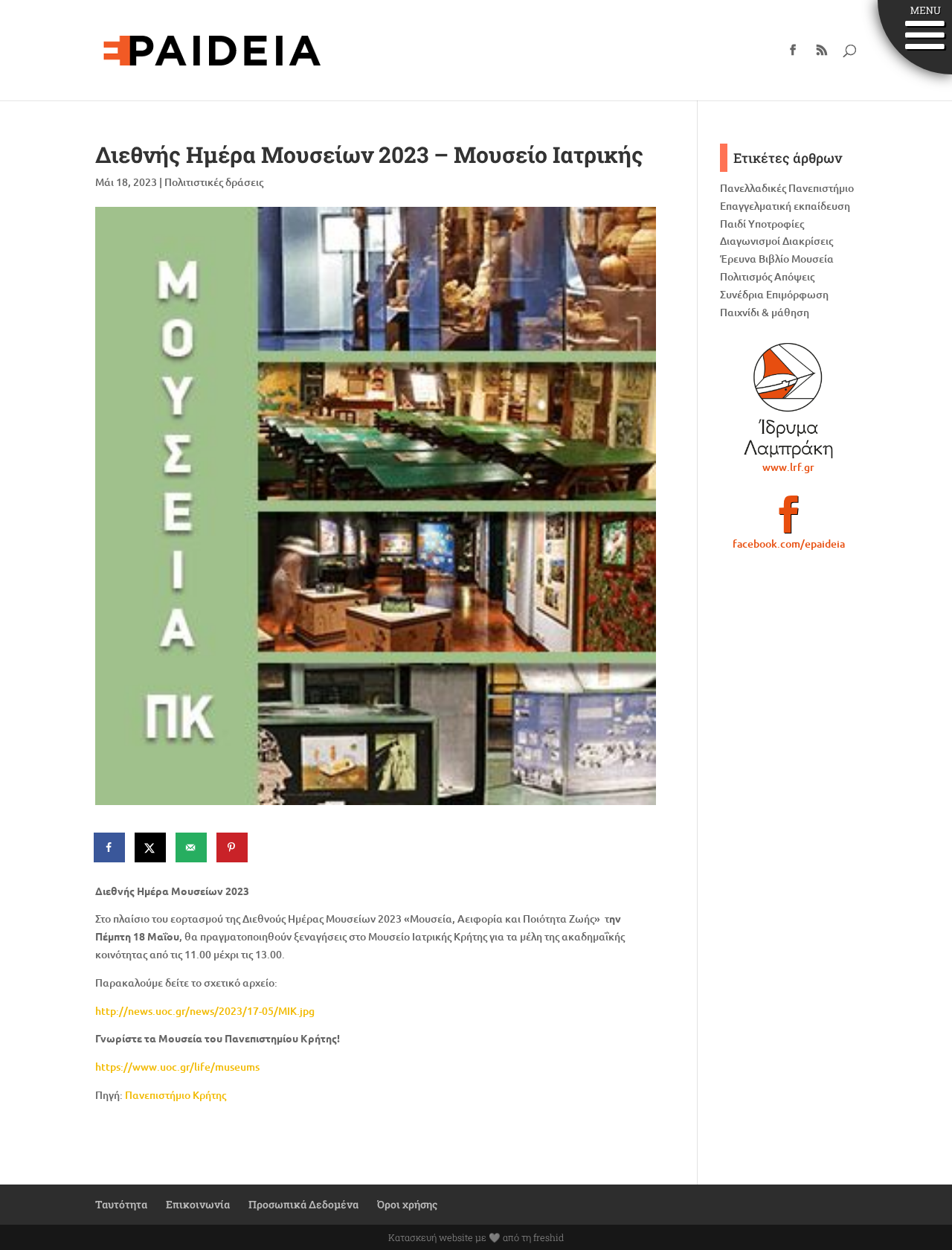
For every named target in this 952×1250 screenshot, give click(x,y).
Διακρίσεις (807, 241)
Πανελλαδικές (753, 188)
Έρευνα (738, 258)
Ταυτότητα (121, 1204)
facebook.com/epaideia (789, 543)
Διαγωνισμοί (750, 241)
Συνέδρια (742, 294)
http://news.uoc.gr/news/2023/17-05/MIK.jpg (205, 1011)
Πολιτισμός (746, 276)
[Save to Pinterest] (233, 847)
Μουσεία (812, 258)
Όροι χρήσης (407, 1204)
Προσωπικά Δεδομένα (303, 1204)
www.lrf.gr (788, 467)
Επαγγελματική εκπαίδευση (785, 206)
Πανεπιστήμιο (821, 188)
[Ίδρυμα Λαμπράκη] (788, 400)
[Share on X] (151, 847)
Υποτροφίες (776, 224)
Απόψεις (794, 276)
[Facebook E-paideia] (788, 521)
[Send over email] (192, 847)
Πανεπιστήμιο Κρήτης (175, 1095)
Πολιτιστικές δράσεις (213, 182)
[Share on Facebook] (110, 847)
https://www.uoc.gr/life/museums (177, 1067)
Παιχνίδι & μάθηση (764, 312)
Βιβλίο (774, 258)
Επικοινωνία (198, 1204)
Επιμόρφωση (797, 294)
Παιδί (733, 224)
